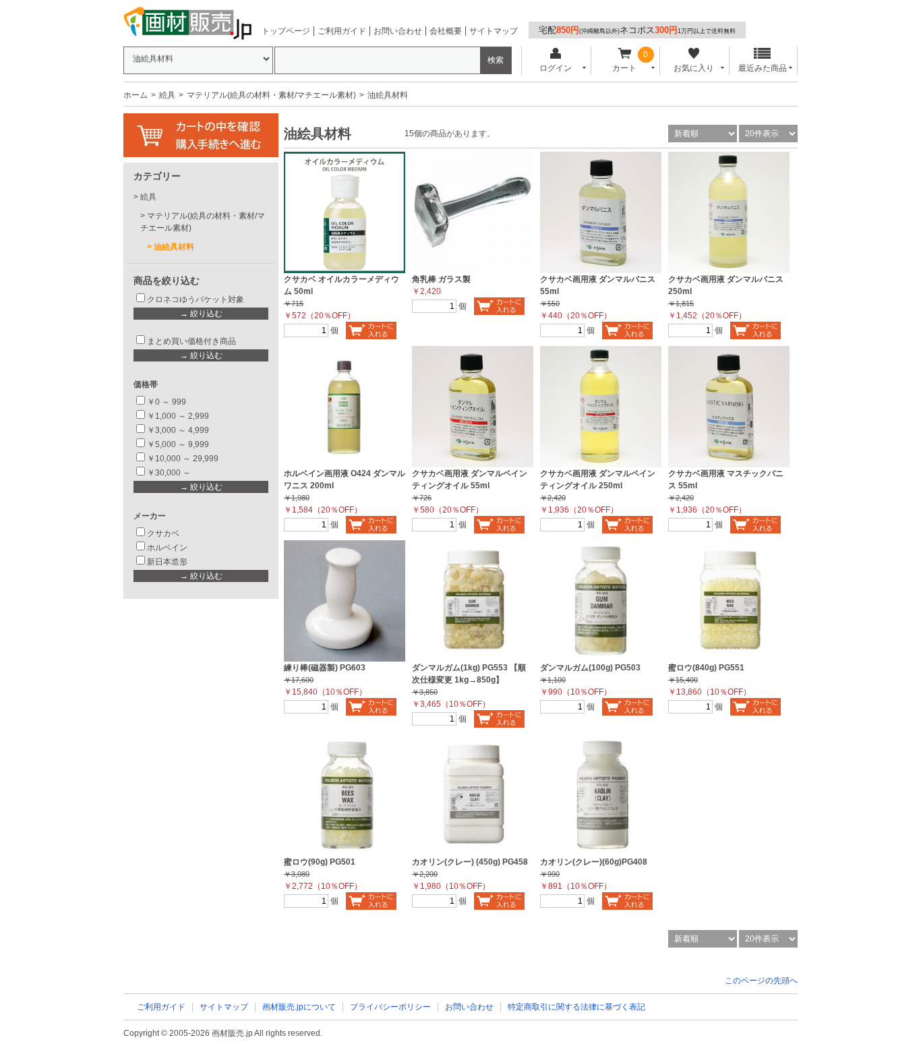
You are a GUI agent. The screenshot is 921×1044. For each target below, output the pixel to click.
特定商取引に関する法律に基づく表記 (576, 1007)
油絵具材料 (174, 247)
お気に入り (694, 68)
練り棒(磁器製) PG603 (324, 667)
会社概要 (445, 31)
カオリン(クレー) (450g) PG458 (470, 862)
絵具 (167, 95)
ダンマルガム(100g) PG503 (590, 667)
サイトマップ (493, 31)
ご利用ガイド (342, 31)
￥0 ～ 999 (166, 402)
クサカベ (163, 533)
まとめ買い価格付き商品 (191, 341)
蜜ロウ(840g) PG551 (706, 667)
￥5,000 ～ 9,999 (178, 444)
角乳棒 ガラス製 (441, 279)
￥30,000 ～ (170, 472)
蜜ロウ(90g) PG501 (319, 862)
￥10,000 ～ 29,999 (182, 458)
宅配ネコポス (637, 30)
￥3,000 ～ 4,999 (178, 430)
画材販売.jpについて (299, 1007)
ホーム (135, 95)
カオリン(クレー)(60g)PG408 (593, 862)
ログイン (555, 68)
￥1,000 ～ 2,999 (178, 416)
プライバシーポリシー (390, 1007)
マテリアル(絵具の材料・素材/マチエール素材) (271, 95)
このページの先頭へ (761, 980)
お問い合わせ (398, 31)
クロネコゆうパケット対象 (195, 299)
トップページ (286, 31)
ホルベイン (167, 547)
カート (624, 68)
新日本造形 (167, 562)
